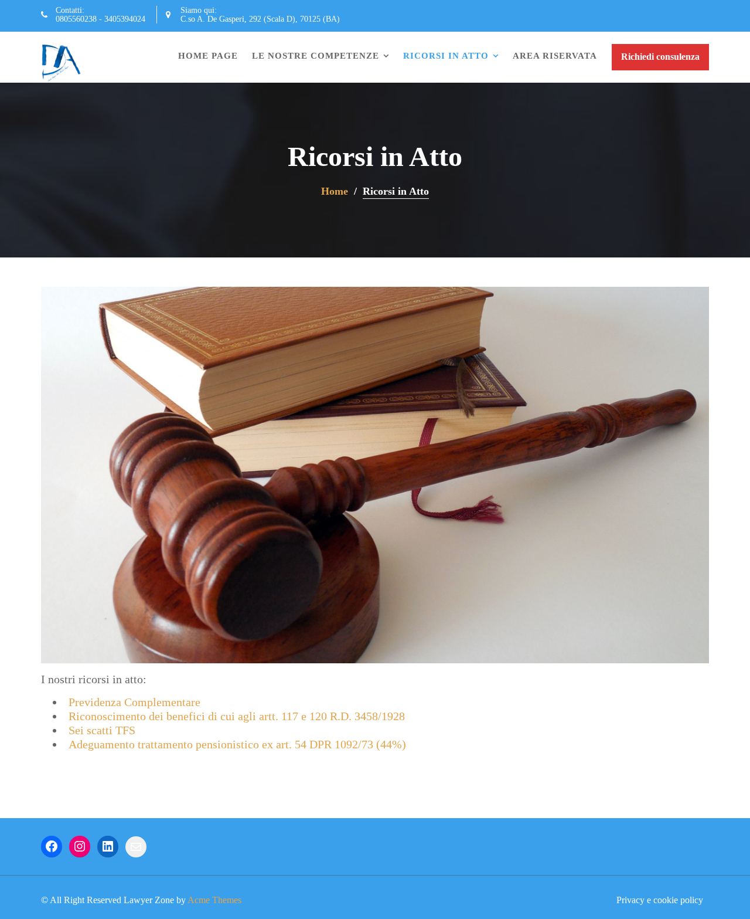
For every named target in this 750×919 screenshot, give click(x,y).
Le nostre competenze (315, 55)
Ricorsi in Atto (446, 55)
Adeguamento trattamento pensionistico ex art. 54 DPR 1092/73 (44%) (237, 744)
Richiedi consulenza (660, 57)
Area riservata (555, 55)
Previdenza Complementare (134, 702)
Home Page (208, 55)
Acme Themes (214, 900)
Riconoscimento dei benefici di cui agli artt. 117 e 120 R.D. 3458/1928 (237, 716)
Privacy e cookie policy (659, 900)
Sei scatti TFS (102, 730)
